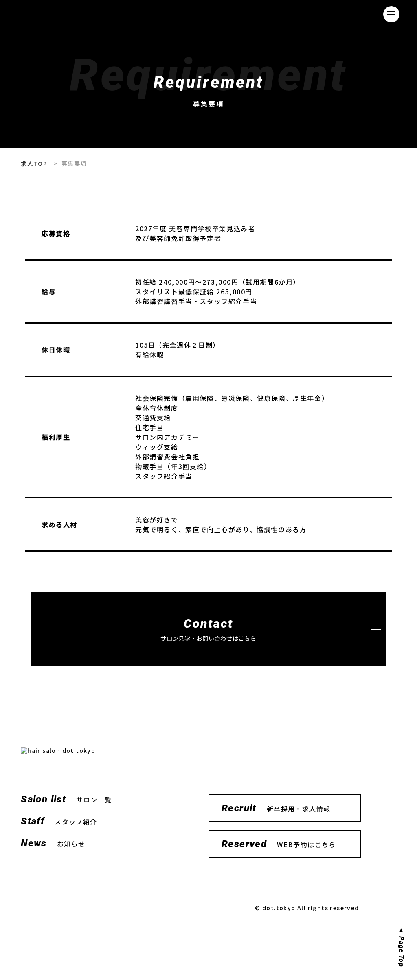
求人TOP (34, 163)
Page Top (401, 951)
